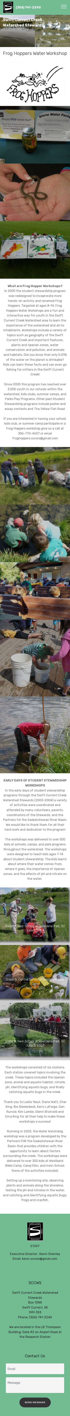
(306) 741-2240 (28, 7)
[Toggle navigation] (64, 6)
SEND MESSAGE (35, 1402)
